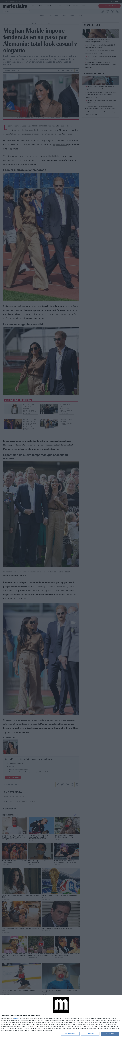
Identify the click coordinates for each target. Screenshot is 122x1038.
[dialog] (61, 1016)
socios (16, 1018)
